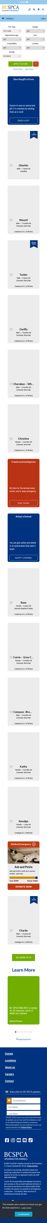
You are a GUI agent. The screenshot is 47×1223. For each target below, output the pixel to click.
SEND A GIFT (24, 120)
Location (35, 43)
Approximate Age (11, 35)
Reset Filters (18, 69)
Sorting (12, 52)
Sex (35, 35)
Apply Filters (20, 63)
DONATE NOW (23, 886)
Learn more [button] (26, 1208)
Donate (9, 1053)
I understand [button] (23, 1214)
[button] (29, 9)
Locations (10, 1060)
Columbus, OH (11, 18)
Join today (23, 503)
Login (43, 18)
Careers (9, 1074)
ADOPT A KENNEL (23, 557)
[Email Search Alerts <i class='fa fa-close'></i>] (36, 64)
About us (10, 1067)
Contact (9, 1081)
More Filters (29, 69)
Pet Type (11, 26)
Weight (35, 26)
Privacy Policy (26, 1127)
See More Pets (23, 957)
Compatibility (12, 43)
